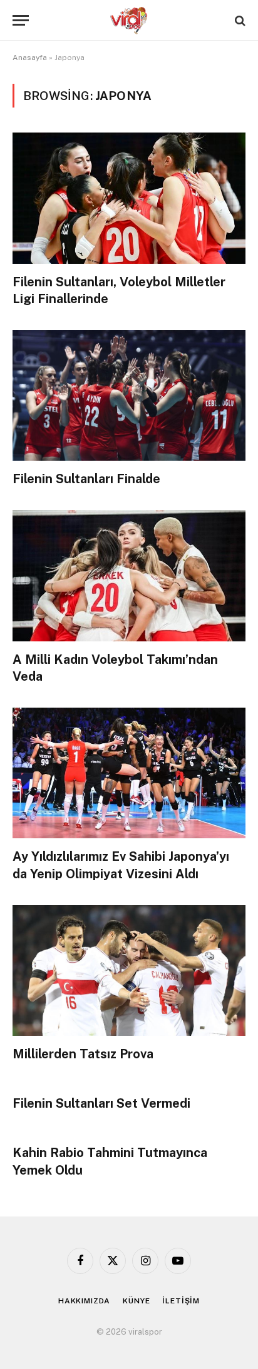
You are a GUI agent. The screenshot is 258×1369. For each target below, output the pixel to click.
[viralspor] (129, 20)
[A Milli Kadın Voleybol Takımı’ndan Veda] (129, 575)
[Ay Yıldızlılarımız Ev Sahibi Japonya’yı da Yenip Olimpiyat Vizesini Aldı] (129, 773)
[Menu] (21, 20)
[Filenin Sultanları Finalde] (129, 395)
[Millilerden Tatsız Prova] (129, 970)
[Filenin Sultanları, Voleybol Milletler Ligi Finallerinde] (129, 198)
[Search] (238, 20)
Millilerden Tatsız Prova (83, 1053)
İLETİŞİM (181, 1300)
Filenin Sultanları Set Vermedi (101, 1103)
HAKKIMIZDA (84, 1300)
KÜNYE (136, 1300)
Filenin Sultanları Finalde (86, 478)
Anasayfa (30, 57)
